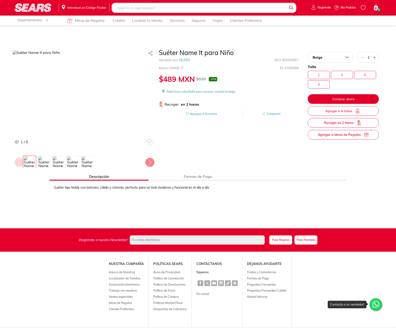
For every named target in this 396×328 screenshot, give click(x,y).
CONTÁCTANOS (209, 264)
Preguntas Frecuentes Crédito (266, 290)
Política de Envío (164, 290)
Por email (202, 294)
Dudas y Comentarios (261, 272)
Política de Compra (166, 296)
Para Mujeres (281, 240)
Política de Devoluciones (169, 284)
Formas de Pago (258, 278)
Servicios (177, 20)
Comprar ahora (343, 99)
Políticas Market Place (168, 303)
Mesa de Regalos (89, 20)
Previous (19, 161)
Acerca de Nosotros (122, 272)
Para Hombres (306, 240)
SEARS (184, 60)
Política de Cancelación (168, 278)
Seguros (199, 20)
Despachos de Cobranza (170, 309)
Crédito (119, 20)
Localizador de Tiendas (124, 278)
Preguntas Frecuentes (261, 284)
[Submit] (290, 8)
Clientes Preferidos (246, 20)
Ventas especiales (121, 296)
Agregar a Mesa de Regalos (339, 135)
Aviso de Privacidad (166, 272)
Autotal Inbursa (257, 296)
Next (149, 161)
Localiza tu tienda (147, 20)
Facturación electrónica (124, 284)
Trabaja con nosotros (123, 290)
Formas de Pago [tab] (198, 176)
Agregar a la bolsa (338, 111)
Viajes (217, 20)
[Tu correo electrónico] (198, 240)
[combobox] (204, 8)
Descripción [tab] (99, 176)
